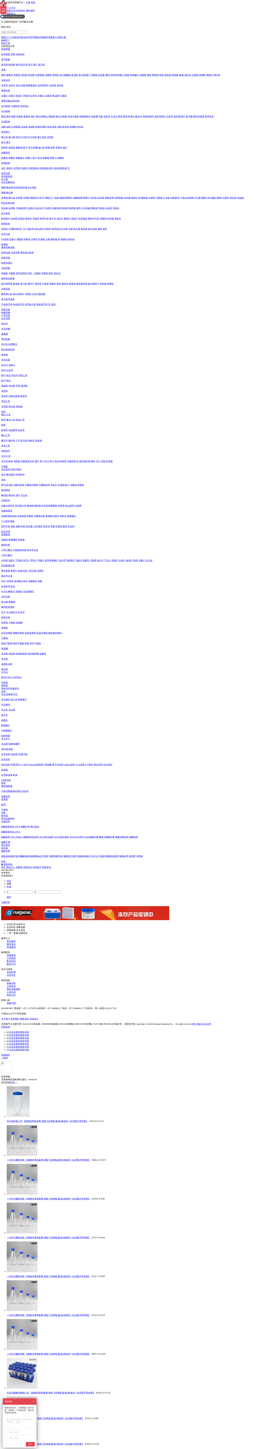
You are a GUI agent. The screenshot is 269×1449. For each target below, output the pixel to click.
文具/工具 (6, 456)
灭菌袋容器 (39, 516)
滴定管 (106, 116)
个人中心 (11, 7)
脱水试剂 (39, 229)
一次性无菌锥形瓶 (16, 1160)
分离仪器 (5, 289)
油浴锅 (11, 654)
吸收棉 (37, 505)
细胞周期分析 (56, 856)
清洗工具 (22, 375)
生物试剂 (5, 821)
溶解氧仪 (32, 581)
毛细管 (36, 218)
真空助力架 (30, 304)
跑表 (135, 560)
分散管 (34, 239)
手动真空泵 (6, 304)
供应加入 (34, 1019)
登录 (33, 2)
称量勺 (28, 158)
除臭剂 (23, 396)
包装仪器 (5, 309)
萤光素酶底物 (22, 856)
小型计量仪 (6, 550)
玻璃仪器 (5, 90)
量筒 (107, 75)
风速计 (115, 560)
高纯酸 (48, 764)
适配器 (19, 239)
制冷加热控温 (8, 349)
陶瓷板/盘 (55, 239)
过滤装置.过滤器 (19, 127)
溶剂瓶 (16, 168)
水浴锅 (4, 654)
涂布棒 (127, 198)
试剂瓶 (20, 37)
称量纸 (4, 158)
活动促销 (5, 1082)
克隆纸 (103, 218)
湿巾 (18, 495)
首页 (3, 867)
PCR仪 (4, 591)
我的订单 (5, 43)
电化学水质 (32, 550)
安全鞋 (71, 526)
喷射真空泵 (42, 304)
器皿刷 (4, 386)
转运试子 (39, 208)
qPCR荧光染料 (46, 837)
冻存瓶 (52, 85)
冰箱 (3, 691)
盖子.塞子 (33, 64)
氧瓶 (149, 75)
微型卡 (79, 208)
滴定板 (233, 198)
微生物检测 (6, 786)
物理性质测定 (8, 607)
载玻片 (67, 218)
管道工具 (20, 420)
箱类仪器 (5, 617)
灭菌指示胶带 (31, 485)
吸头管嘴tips (42, 116)
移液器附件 (85, 116)
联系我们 (15, 1019)
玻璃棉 (72, 127)
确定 (9, 897)
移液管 (27, 116)
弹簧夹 (58, 147)
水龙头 (114, 116)
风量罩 (85, 560)
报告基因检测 (8, 856)
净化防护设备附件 (10, 688)
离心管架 (41, 137)
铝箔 (40, 158)
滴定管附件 (160, 116)
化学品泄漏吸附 (49, 505)
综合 (9, 881)
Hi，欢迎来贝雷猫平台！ (18, 2)
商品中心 (10, 867)
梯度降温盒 (31, 85)
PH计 (3, 581)
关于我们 (5, 1019)
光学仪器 (5, 360)
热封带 (21, 430)
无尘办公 (5, 739)
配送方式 (11, 964)
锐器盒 (56, 516)
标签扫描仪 (6, 263)
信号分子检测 (98, 856)
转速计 (122, 560)
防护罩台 (17, 677)
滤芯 (3, 168)
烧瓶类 (9, 75)
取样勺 (53, 158)
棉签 (93, 461)
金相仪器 (22, 571)
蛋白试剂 (98, 764)
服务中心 (5, 938)
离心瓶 (62, 37)
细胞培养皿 (47, 37)
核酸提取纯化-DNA (10, 826)
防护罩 (46, 526)
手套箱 (4, 682)
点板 (48, 239)
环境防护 (20, 474)
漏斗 (33, 116)
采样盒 (31, 208)
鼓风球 (61, 505)
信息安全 (11, 975)
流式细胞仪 (28, 591)
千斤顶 (19, 440)
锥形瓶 (11, 64)
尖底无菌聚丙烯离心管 (18, 1393)
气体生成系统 (187, 198)
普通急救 (5, 534)
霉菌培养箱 (18, 633)
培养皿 (19, 198)
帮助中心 (11, 13)
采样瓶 (11, 208)
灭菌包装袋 (18, 485)
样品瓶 (31, 75)
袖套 (13, 526)
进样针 (9, 168)
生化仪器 (5, 318)
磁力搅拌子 (93, 283)
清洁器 (11, 386)
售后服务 (11, 941)
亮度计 (33, 560)
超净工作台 (6, 677)
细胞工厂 (5, 37)
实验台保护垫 (8, 505)
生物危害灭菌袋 (25, 516)
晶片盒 (14, 699)
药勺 (35, 158)
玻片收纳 (92, 229)
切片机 (4, 344)
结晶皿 (101, 75)
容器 (13, 54)
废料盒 (63, 516)
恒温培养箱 (42, 633)
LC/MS (23, 764)
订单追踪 (11, 958)
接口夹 (41, 147)
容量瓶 (48, 75)
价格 (9, 887)
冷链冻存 (20, 54)
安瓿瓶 (94, 75)
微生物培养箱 (55, 633)
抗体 (3, 861)
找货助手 (37, 867)
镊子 (65, 147)
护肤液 (58, 526)
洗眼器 (4, 540)
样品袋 (4, 208)
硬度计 (14, 571)
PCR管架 (32, 137)
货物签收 (11, 955)
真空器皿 (5, 54)
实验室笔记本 (27, 461)
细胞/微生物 (7, 187)
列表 (8, 902)
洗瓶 (100, 116)
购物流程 (11, 983)
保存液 (4, 848)
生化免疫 (31, 187)
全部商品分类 (8, 46)
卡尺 (98, 461)
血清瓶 (74, 75)
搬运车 (4, 440)
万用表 (19, 560)
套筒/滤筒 (52, 127)
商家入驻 (5, 1000)
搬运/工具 (6, 414)
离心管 (56, 37)
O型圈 (11, 229)
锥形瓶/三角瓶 (122, 75)
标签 (10, 461)
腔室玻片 (5, 218)
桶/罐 (181, 75)
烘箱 (27, 643)
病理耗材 (5, 224)
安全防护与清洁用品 (11, 469)
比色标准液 (6, 775)
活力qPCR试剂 (76, 837)
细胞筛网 (77, 198)
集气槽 (189, 116)
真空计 (26, 560)
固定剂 (30, 229)
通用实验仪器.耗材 (10, 101)
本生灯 (53, 485)
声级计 (41, 560)
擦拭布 (11, 495)
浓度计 (11, 96)
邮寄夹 (18, 229)
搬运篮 (11, 440)
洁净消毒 (15, 252)
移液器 (19, 116)
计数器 (93, 560)
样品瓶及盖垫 (46, 168)
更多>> (13, 1082)
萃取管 (26, 96)
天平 (3, 612)
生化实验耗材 (8, 182)
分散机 (28, 294)
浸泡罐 (19, 406)
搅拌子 (30, 283)
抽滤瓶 (31, 127)
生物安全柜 (6, 664)
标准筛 (72, 283)
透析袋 (94, 208)
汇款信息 (11, 992)
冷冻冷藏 (5, 329)
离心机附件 (18, 294)
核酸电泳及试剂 (31, 837)
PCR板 (166, 198)
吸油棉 (30, 505)
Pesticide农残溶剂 (35, 764)
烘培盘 (71, 239)
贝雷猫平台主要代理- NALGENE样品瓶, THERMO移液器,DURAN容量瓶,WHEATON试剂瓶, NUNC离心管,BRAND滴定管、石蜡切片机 (68, 1024)
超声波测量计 (51, 560)
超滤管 (65, 127)
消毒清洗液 (14, 396)
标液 (15, 775)
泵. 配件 (52, 304)
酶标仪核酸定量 (107, 837)
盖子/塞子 (6, 142)
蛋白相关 (34, 826)
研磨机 (110, 283)
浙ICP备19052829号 (201, 1024)
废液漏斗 (71, 516)
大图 (3, 902)
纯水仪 (57, 273)
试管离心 (24, 106)
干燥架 (4, 466)
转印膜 (110, 218)
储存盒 (187, 75)
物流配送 (5, 952)
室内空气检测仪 (67, 560)
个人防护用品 (8, 521)
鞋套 (23, 526)
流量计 (141, 560)
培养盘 (225, 198)
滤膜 (3, 127)
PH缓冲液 (23, 754)
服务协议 (11, 944)
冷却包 (108, 208)
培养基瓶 (39, 75)
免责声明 (11, 972)
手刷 (18, 386)
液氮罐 (4, 334)
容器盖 (11, 147)
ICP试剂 (89, 764)
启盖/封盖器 (107, 461)
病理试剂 (56, 229)
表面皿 (174, 75)
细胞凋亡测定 (70, 856)
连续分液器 (73, 116)
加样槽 (94, 116)
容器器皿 (5, 49)
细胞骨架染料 (112, 856)
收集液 (84, 229)
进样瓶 (55, 75)
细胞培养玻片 (66, 198)
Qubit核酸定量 (91, 837)
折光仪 (4, 365)
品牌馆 (19, 867)
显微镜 (11, 602)
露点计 (100, 560)
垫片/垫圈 (33, 147)
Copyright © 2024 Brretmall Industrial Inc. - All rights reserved (173, 1024)
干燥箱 (11, 622)
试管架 (50, 137)
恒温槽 (19, 622)
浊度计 (11, 365)
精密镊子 (22, 699)
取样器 (72, 208)
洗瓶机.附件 (47, 273)
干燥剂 (4, 810)
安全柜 (4, 659)
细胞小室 (205, 198)
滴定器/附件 (179, 116)
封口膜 (4, 179)
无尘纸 (11, 710)
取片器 (76, 229)
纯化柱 (80, 127)
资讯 (8, 27)
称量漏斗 (20, 158)
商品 (3, 27)
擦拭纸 (4, 495)
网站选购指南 (13, 989)
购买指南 (5, 980)
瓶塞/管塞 (50, 147)
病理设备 (5, 339)
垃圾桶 (78, 505)
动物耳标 (56, 208)
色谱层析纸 (33, 168)
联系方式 (11, 995)
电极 (40, 581)
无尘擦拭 (5, 699)
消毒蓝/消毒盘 (77, 485)
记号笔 (4, 461)
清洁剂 (14, 375)
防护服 (29, 526)
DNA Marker (17, 837)
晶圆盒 (4, 720)
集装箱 (38, 440)
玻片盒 (52, 218)
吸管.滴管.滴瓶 (8, 116)
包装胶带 (12, 430)
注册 (28, 2)
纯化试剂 (5, 764)
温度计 (11, 560)
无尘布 (24, 495)
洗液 (3, 812)
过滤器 (13, 37)
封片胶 (64, 229)
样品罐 (87, 208)
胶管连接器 (198, 116)
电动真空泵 (18, 304)
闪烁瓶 (195, 75)
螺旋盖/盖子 (21, 147)
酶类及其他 (6, 864)
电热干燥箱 (18, 643)
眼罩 (65, 526)
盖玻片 (74, 218)
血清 (3, 804)
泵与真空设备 (8, 299)
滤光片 (60, 218)
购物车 (4, 40)
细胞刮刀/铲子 (37, 198)
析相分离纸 (41, 127)
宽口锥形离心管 (14, 1121)
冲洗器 (4, 406)
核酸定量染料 (122, 837)
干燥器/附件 (21, 208)
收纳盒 (31, 440)
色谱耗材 (5, 163)
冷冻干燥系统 (38, 294)
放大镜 (4, 602)
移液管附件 (148, 116)
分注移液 (5, 106)
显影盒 (117, 218)
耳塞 (52, 526)
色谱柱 (24, 168)
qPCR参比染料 (61, 837)
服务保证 (24, 1019)
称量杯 (60, 158)
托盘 (25, 440)
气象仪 (78, 560)
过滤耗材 (15, 106)
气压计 (107, 560)
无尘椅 (4, 744)
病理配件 (12, 344)
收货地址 (20, 10)
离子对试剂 (57, 764)
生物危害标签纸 (9, 516)
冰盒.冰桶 (20, 85)
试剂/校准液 (7, 749)
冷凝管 (48, 96)
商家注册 (11, 1003)
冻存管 (27, 37)
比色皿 (14, 218)
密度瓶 (155, 75)
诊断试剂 (5, 796)
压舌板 (93, 198)
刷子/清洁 (6, 375)
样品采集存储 (20, 187)
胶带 (3, 420)
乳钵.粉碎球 (61, 461)
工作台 (4, 672)
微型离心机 (6, 294)
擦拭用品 (10, 474)
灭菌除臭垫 (44, 485)
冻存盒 (11, 85)
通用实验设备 (8, 247)
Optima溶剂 (69, 764)
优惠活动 (27, 867)
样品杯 (65, 208)
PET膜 (197, 198)
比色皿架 (82, 218)
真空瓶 (4, 64)
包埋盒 (4, 229)
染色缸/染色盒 (25, 218)
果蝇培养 (109, 198)
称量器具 (5, 153)
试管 (18, 137)
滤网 (59, 127)
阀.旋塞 (55, 96)
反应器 (101, 198)
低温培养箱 (30, 633)
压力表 (149, 560)
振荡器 (16, 283)
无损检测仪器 (19, 550)
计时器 (4, 560)
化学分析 (5, 234)
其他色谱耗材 (60, 168)
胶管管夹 (209, 116)
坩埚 (112, 75)
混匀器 (23, 283)
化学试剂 (5, 754)
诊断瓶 (143, 75)
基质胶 (132, 856)
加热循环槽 (33, 654)
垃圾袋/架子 (63, 485)
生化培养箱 (6, 633)
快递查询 (11, 947)
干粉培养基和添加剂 (11, 791)
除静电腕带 (14, 744)
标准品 (4, 815)
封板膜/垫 (175, 198)
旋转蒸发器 (81, 283)
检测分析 (5, 545)
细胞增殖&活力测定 (39, 856)
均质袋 (101, 208)
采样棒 (21, 540)
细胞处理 (123, 856)
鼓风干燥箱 (6, 643)
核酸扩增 (25, 826)
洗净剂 (4, 396)
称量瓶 (46, 158)
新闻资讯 (46, 867)
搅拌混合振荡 (27, 252)
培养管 (152, 198)
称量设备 (5, 312)
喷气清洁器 (6, 485)
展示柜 (4, 669)
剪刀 (42, 461)
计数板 (159, 198)
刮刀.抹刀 (49, 461)
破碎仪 (65, 283)
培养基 (4, 799)
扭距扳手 (5, 451)
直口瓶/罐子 (84, 75)
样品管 (48, 208)
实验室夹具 (72, 461)
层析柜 (4, 685)
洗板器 (4, 273)
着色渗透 (5, 571)
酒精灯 (209, 75)
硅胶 (3, 783)
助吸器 (51, 116)
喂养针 (86, 198)
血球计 (129, 560)
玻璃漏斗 (134, 75)
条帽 (18, 526)
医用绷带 (12, 540)
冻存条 (60, 85)
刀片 (24, 229)
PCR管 (24, 137)
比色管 (33, 96)
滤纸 (8, 127)
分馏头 (41, 96)
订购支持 (11, 986)
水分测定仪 (11, 612)
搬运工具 (10, 420)
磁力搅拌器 (6, 283)
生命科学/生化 (8, 586)
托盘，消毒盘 (34, 273)
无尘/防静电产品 (9, 694)
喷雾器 (27, 239)
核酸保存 (133, 837)
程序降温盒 (35, 37)
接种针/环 (136, 198)
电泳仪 (4, 323)
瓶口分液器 (61, 116)
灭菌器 (11, 273)
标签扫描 (5, 252)
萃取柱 (116, 208)
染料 (105, 229)
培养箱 (4, 622)
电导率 (10, 581)
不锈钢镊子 (6, 730)
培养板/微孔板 (8, 198)
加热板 (103, 283)
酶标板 (144, 198)
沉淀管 (169, 116)
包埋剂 (47, 229)
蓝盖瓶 (16, 75)
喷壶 (120, 116)
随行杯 (217, 75)
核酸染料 (5, 837)
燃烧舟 (64, 239)
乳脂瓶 (42, 239)
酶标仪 (11, 591)
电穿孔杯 (44, 218)
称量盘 (11, 158)
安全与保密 (6, 969)
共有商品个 (7, 875)
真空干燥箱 (35, 643)
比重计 (4, 96)
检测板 (4, 244)
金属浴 (42, 654)
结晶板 (240, 198)
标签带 (4, 430)
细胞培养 (5, 851)
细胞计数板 (216, 198)
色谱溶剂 (15, 764)
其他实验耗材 (8, 818)
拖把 (3, 411)
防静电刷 (5, 736)
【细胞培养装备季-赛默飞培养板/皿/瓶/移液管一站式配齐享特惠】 (55, 1121)
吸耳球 (126, 116)
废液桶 (48, 516)
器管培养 (5, 173)
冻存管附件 (43, 85)
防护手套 (5, 526)
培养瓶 (26, 198)
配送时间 (11, 961)
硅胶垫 (4, 147)
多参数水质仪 (21, 581)
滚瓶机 (52, 283)
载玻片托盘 (93, 218)
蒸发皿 (167, 75)
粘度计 (19, 96)
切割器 (16, 461)
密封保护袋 (84, 461)
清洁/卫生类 (7, 370)
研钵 (161, 75)
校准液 (14, 754)
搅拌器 (38, 283)
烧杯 (3, 75)
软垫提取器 (6, 176)
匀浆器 (63, 96)
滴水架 (11, 406)
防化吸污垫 (20, 505)
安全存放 (5, 531)
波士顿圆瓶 (65, 75)
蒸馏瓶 (202, 75)
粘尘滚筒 (69, 505)
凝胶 (100, 229)
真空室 (41, 64)
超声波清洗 (21, 273)
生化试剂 (107, 764)
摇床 (59, 283)
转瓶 (56, 198)
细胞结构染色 (84, 856)
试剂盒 (25, 791)
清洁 (3, 474)
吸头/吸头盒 (136, 116)
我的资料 (30, 10)
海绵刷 (24, 386)
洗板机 (19, 591)
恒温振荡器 (21, 654)
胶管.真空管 (21, 64)
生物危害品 (6, 511)
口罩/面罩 (38, 526)
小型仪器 (5, 315)
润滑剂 (40, 571)
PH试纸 (5, 239)
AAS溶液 (80, 764)
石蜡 (70, 229)
